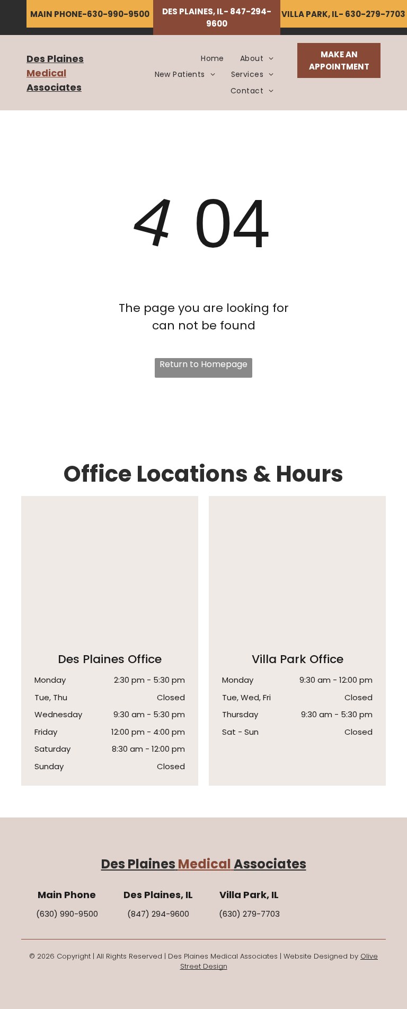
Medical (46, 73)
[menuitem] (212, 58)
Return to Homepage (203, 364)
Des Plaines (55, 58)
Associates (54, 87)
